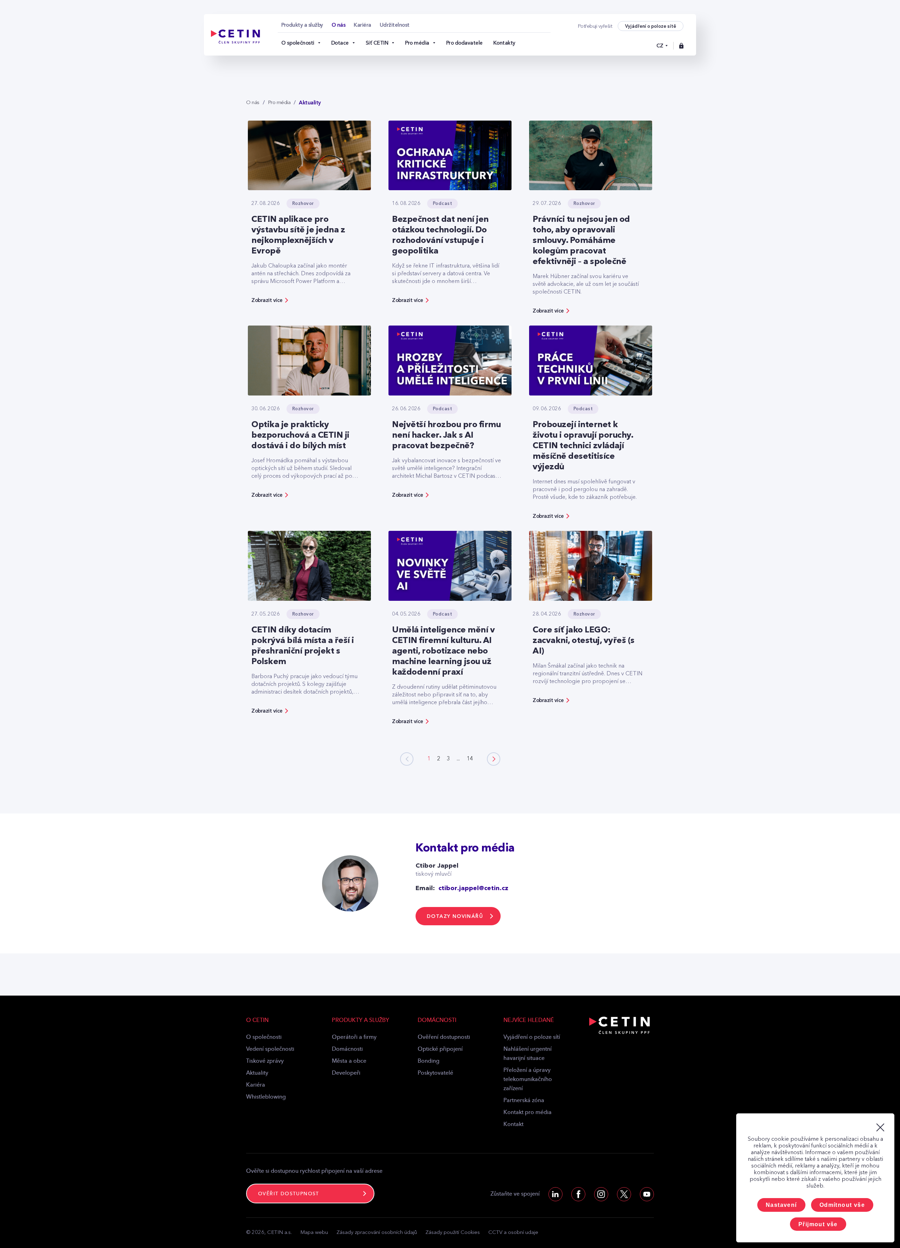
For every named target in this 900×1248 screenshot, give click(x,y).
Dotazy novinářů (455, 916)
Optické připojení (440, 1049)
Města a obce (349, 1061)
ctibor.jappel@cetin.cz (473, 888)
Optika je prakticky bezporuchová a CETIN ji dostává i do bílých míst (300, 435)
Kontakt (513, 1124)
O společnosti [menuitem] (297, 43)
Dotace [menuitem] (340, 43)
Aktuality (257, 1073)
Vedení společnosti (270, 1049)
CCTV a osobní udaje (513, 1232)
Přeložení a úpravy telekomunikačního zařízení (527, 1080)
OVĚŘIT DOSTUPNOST (288, 1193)
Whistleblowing (266, 1097)
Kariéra (255, 1085)
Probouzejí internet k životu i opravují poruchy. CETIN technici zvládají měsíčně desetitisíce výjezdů (583, 446)
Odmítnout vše (842, 1205)
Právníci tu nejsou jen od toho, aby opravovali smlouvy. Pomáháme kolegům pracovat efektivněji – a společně (581, 240)
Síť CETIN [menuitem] (377, 43)
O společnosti (264, 1037)
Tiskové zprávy (265, 1061)
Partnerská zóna (523, 1101)
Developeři (346, 1073)
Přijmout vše (818, 1224)
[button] (493, 759)
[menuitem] (302, 25)
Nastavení (781, 1205)
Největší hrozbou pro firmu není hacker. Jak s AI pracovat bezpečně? (446, 435)
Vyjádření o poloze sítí (531, 1037)
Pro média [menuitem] (417, 43)
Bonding (428, 1061)
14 (470, 759)
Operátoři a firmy (354, 1037)
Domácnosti (347, 1049)
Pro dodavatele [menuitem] (464, 43)
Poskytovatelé (435, 1073)
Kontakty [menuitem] (504, 43)
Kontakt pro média (527, 1112)
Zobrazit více (267, 300)
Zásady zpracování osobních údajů (376, 1232)
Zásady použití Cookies (452, 1232)
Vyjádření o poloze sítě (650, 26)
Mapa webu (314, 1232)
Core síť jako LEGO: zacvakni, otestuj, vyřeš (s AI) (584, 641)
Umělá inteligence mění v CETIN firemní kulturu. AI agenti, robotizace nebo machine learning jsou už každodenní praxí (443, 651)
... (458, 759)
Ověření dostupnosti (444, 1037)
